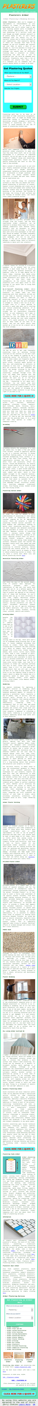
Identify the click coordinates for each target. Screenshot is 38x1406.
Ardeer (33, 414)
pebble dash (30, 965)
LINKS (17, 11)
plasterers (6, 282)
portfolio (21, 154)
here (23, 555)
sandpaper (10, 237)
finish (30, 269)
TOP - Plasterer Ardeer (11, 1377)
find (9, 1269)
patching (31, 857)
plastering (13, 161)
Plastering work (9, 114)
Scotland (26, 1207)
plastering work (8, 1207)
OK (34, 1404)
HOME (14, 11)
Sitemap (4, 1389)
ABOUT (22, 11)
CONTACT (27, 11)
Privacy (33, 1389)
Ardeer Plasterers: (10, 22)
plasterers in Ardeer (10, 176)
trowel (20, 221)
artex (33, 267)
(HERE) (13, 1250)
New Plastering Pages (16, 1389)
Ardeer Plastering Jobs (23, 1367)
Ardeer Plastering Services (14, 1296)
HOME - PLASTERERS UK (19, 1380)
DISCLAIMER (33, 11)
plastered (16, 168)
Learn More (24, 1404)
